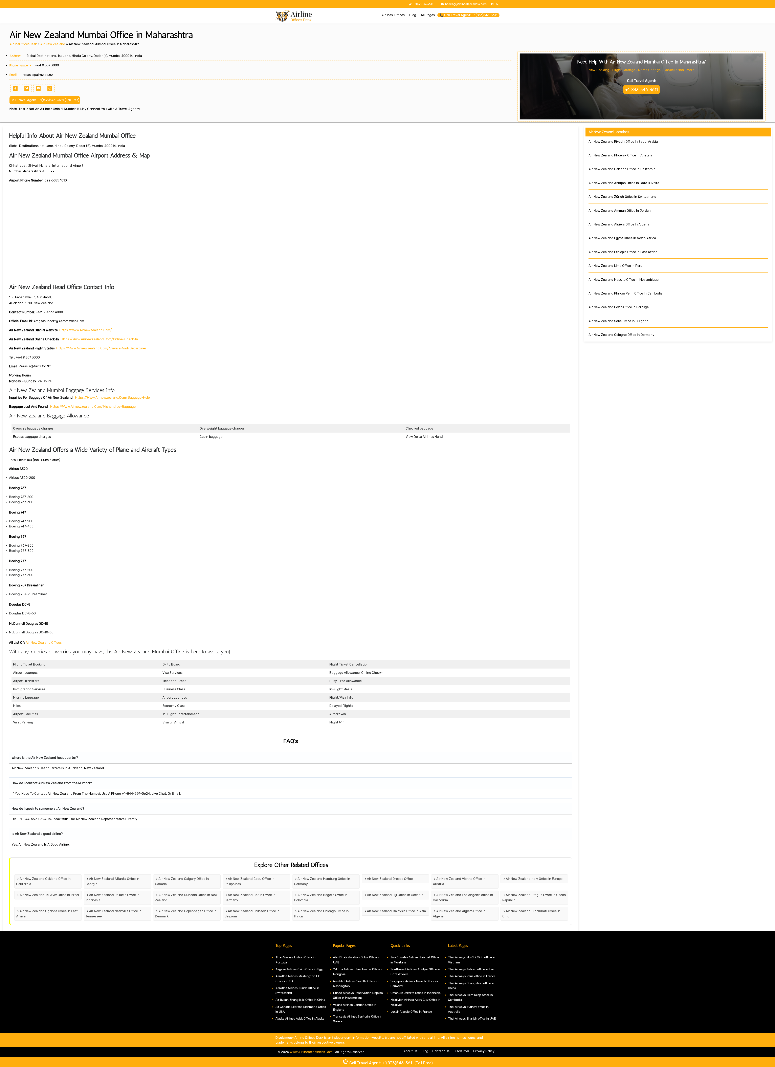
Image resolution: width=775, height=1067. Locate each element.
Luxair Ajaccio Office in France (411, 1012)
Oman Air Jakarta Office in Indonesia (416, 993)
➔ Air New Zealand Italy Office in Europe (532, 879)
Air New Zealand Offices (44, 643)
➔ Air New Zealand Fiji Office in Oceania (393, 895)
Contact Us (440, 1051)
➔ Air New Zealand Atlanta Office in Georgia (112, 881)
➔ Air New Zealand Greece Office (388, 879)
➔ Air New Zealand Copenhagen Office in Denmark (186, 913)
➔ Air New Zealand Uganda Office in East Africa (47, 913)
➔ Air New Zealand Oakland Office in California (43, 881)
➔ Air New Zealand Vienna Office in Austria (459, 881)
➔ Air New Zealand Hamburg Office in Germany (322, 881)
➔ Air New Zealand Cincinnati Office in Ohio (531, 913)
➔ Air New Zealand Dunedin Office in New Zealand (186, 897)
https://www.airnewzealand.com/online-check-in (99, 339)
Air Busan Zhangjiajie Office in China (300, 1000)
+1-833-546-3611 (641, 89)
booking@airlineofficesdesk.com (466, 4)
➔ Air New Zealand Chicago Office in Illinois (321, 913)
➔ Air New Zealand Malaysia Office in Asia (394, 911)
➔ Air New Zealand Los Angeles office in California (463, 897)
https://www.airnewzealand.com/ (85, 330)
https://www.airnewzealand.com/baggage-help (112, 397)
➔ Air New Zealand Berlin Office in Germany (249, 897)
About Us (410, 1051)
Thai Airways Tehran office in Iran (471, 969)
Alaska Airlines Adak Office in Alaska (299, 1018)
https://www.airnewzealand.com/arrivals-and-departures (101, 348)
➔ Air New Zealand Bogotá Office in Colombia (320, 897)
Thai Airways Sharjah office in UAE (472, 1018)
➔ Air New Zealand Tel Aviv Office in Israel (47, 895)
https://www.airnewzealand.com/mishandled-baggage (93, 407)
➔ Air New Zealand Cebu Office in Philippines (249, 881)
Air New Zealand (52, 44)
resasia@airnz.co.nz (38, 75)
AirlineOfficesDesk (23, 44)
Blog (424, 1051)
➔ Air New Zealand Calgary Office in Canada (182, 881)
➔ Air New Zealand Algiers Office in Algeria (459, 913)
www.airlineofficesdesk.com (311, 1052)
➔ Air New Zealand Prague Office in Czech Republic (534, 897)
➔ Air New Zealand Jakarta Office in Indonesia (112, 897)
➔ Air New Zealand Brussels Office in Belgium (252, 913)
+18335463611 (423, 4)
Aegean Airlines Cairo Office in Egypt (300, 969)
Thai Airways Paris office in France (471, 976)
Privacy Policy (483, 1051)
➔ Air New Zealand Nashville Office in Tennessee (113, 913)
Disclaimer (461, 1051)
